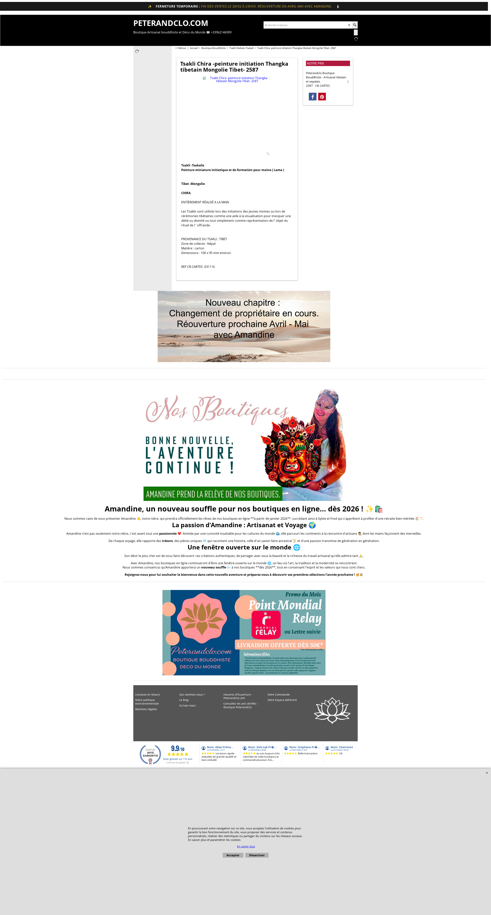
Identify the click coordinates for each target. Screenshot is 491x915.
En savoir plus (246, 846)
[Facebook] (312, 96)
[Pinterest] (322, 96)
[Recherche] (355, 25)
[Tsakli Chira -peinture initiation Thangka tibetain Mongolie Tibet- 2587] (237, 116)
